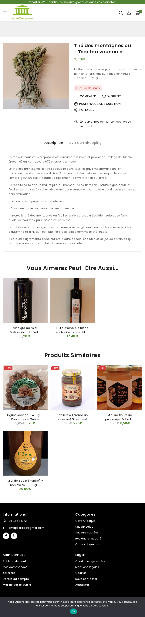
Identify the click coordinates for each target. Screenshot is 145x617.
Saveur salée (84, 527)
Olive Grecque (85, 521)
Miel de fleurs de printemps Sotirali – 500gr (119, 419)
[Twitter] (14, 536)
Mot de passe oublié (17, 585)
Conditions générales (90, 561)
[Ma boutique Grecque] (22, 12)
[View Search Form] (121, 13)
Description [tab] (53, 142)
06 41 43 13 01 (17, 521)
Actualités (82, 585)
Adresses (9, 573)
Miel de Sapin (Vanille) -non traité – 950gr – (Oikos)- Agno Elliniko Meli (25, 485)
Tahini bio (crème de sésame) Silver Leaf (72, 417)
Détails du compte (16, 579)
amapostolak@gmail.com (26, 528)
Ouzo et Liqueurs (87, 544)
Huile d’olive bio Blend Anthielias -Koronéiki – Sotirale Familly (72, 332)
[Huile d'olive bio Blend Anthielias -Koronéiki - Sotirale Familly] (72, 300)
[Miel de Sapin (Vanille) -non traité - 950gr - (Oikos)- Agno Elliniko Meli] (25, 453)
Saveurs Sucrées (87, 532)
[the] (36, 76)
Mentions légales (87, 567)
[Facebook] (6, 536)
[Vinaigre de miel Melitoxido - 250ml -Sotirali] (25, 300)
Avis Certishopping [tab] (85, 142)
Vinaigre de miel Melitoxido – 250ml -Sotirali (25, 332)
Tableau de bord (14, 561)
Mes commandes (15, 567)
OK (73, 611)
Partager (86, 110)
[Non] (140, 607)
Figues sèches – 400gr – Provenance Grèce (25, 417)
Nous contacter (86, 579)
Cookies (80, 573)
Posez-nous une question (100, 104)
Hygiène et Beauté (88, 538)
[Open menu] (5, 13)
